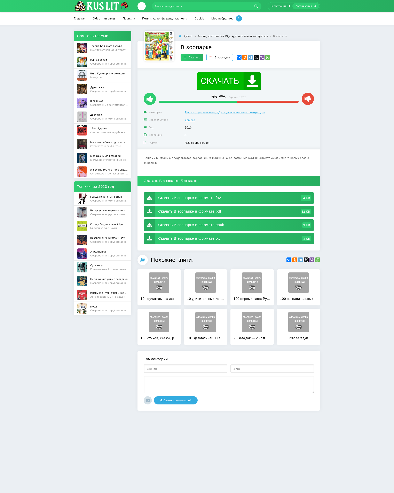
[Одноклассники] (244, 57)
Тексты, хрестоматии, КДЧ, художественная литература (225, 112)
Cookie (199, 18)
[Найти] (256, 6)
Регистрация (279, 6)
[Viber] (262, 57)
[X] (256, 57)
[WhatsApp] (267, 57)
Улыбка (190, 120)
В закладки (222, 57)
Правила (129, 18)
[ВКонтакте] (239, 57)
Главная (80, 18)
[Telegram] (250, 57)
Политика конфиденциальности (165, 18)
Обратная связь (104, 18)
